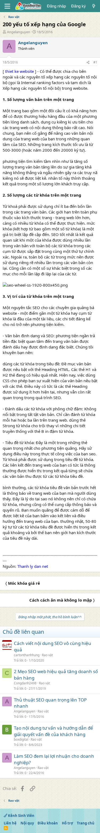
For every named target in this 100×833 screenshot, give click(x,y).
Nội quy (27, 823)
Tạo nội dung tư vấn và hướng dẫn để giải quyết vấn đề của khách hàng (53, 731)
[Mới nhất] (94, 6)
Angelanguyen (18, 31)
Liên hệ (10, 823)
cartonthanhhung (26, 655)
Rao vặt (47, 655)
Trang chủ (85, 823)
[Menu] (7, 6)
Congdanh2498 (25, 683)
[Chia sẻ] (88, 62)
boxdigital (21, 739)
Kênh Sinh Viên (20, 815)
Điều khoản (48, 823)
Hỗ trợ (67, 823)
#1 (95, 62)
